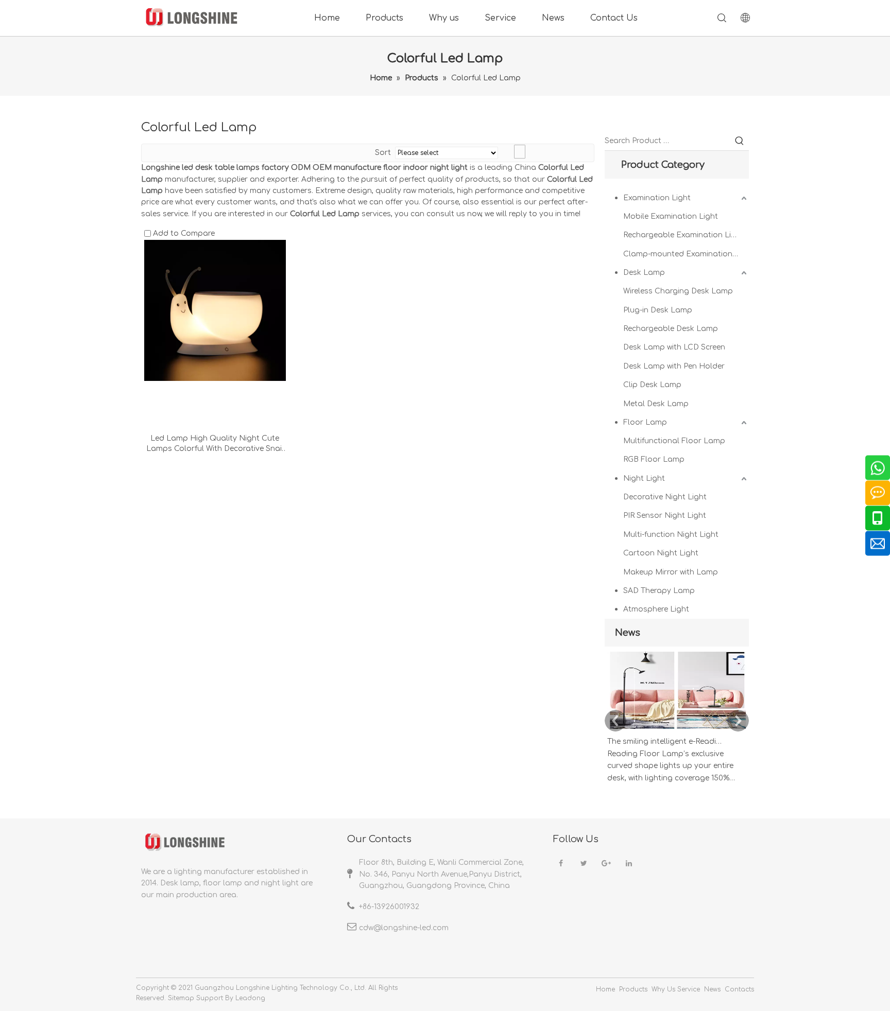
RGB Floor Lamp (653, 459)
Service (500, 18)
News (553, 18)
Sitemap (181, 998)
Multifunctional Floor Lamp (674, 441)
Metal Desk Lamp (656, 404)
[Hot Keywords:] (739, 141)
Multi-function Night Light (670, 534)
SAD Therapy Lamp (659, 591)
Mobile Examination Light (670, 216)
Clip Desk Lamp (652, 385)
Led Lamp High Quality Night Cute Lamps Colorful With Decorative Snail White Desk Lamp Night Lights (215, 444)
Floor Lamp (645, 422)
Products (384, 18)
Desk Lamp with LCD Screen (674, 347)
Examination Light (657, 198)
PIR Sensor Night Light (664, 515)
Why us (444, 18)
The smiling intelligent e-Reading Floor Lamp (665, 741)
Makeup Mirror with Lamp (670, 572)
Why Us (663, 989)
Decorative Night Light (665, 497)
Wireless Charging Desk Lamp (678, 291)
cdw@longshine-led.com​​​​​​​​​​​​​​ (404, 928)
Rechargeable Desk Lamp (670, 329)
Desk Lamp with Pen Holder (674, 366)
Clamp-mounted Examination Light (686, 254)
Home (327, 18)
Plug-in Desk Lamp (657, 310)
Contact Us (614, 18)
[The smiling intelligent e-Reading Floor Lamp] (676, 729)
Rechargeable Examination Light (683, 235)
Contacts (739, 989)
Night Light (644, 478)
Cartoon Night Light (660, 553)
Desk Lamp (644, 272)
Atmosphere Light (656, 609)
